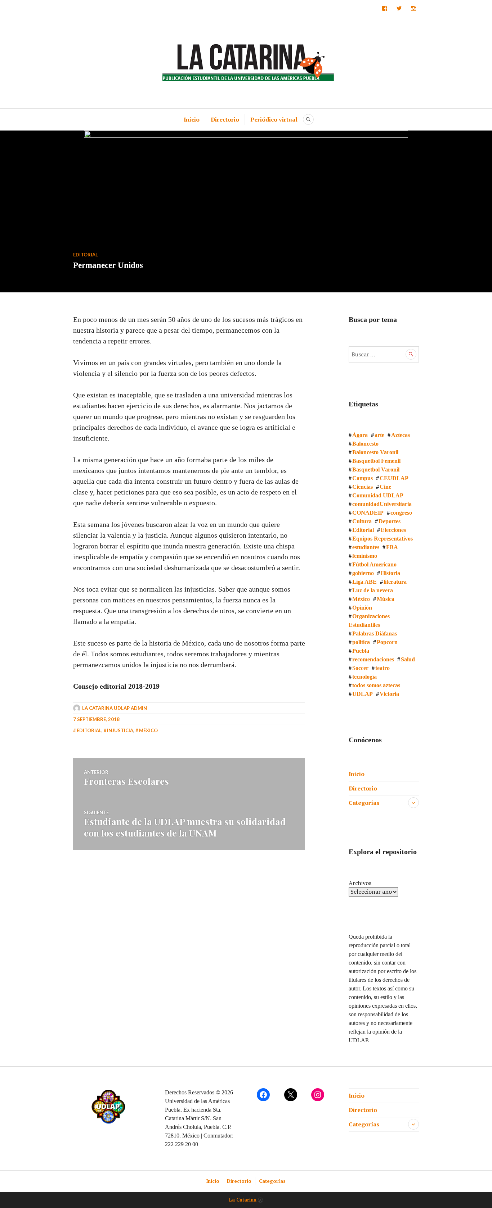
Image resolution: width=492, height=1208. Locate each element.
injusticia (120, 730)
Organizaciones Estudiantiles (369, 620)
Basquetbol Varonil (375, 469)
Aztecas (400, 435)
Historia (390, 573)
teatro (382, 668)
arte (379, 435)
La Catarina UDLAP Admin (114, 708)
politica (361, 642)
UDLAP (362, 694)
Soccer (360, 668)
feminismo (364, 556)
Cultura (362, 521)
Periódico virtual (274, 119)
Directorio (225, 119)
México (148, 730)
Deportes (390, 521)
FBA (392, 547)
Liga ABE (364, 582)
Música (385, 599)
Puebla (360, 651)
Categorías (364, 803)
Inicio (192, 119)
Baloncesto (365, 444)
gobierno (363, 573)
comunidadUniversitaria (382, 504)
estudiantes (365, 547)
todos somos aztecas (376, 685)
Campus (362, 478)
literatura (395, 582)
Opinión (362, 608)
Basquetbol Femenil (376, 461)
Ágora (360, 435)
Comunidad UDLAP (377, 495)
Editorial (85, 254)
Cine (385, 487)
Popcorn (387, 642)
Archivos (360, 883)
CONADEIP (368, 513)
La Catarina (242, 1199)
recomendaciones (373, 659)
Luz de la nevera (372, 590)
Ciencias (362, 487)
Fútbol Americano (374, 564)
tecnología (364, 677)
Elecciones (393, 530)
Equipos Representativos (382, 538)
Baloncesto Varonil (375, 452)
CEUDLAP (394, 478)
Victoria (389, 694)
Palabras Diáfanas (374, 633)
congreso (401, 513)
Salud (408, 659)
